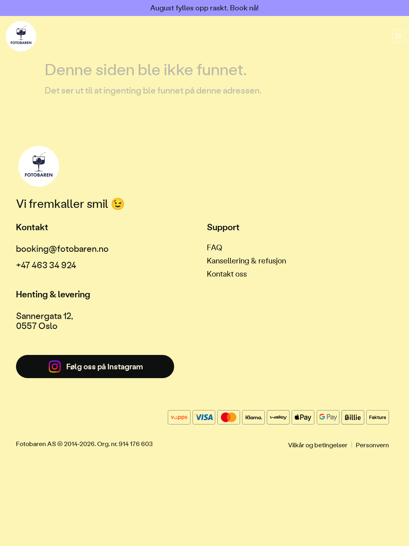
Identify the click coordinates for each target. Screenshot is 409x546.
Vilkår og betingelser (317, 444)
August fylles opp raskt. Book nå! (204, 7)
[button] (398, 36)
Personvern (372, 444)
